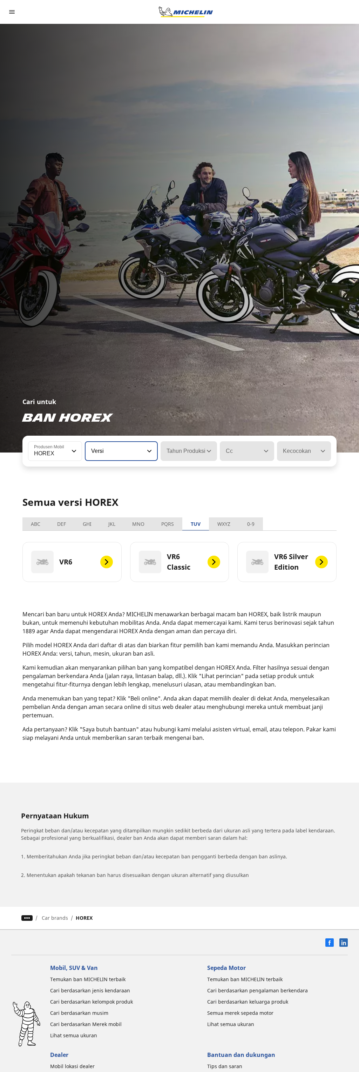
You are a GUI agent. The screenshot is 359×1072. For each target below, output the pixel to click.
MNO (138, 524)
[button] (73, 451)
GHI (87, 524)
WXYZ (223, 524)
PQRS (167, 524)
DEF (61, 524)
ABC (35, 524)
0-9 (251, 524)
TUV (196, 524)
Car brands (55, 917)
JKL (111, 524)
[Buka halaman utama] (186, 12)
